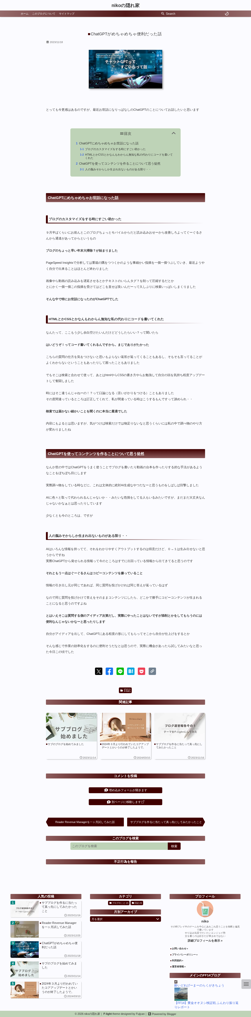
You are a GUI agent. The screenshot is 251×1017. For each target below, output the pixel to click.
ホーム (24, 13)
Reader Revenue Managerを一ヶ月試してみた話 (85, 822)
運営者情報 (178, 966)
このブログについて (43, 13)
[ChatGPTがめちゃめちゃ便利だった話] (45, 949)
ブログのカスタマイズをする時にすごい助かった (115, 149)
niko (205, 921)
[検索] (163, 14)
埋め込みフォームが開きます (128, 790)
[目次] (246, 984)
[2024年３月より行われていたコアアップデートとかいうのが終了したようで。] (45, 990)
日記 (127, 690)
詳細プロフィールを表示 (204, 940)
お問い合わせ (179, 948)
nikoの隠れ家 (126, 5)
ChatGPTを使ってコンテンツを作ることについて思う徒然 (119, 163)
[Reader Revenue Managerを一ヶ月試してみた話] (45, 929)
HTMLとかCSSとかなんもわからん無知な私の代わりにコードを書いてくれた (129, 156)
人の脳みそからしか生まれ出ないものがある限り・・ (118, 169)
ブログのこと (120, 903)
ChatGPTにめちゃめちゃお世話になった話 (109, 143)
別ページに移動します (126, 801)
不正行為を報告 (125, 861)
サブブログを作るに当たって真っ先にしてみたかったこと (166, 822)
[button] (98, 671)
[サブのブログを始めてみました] (45, 969)
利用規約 (177, 960)
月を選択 (97, 919)
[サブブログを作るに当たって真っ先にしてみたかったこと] (45, 909)
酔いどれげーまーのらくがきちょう (199, 985)
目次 (127, 133)
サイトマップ (66, 13)
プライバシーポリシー (184, 954)
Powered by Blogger (164, 1014)
